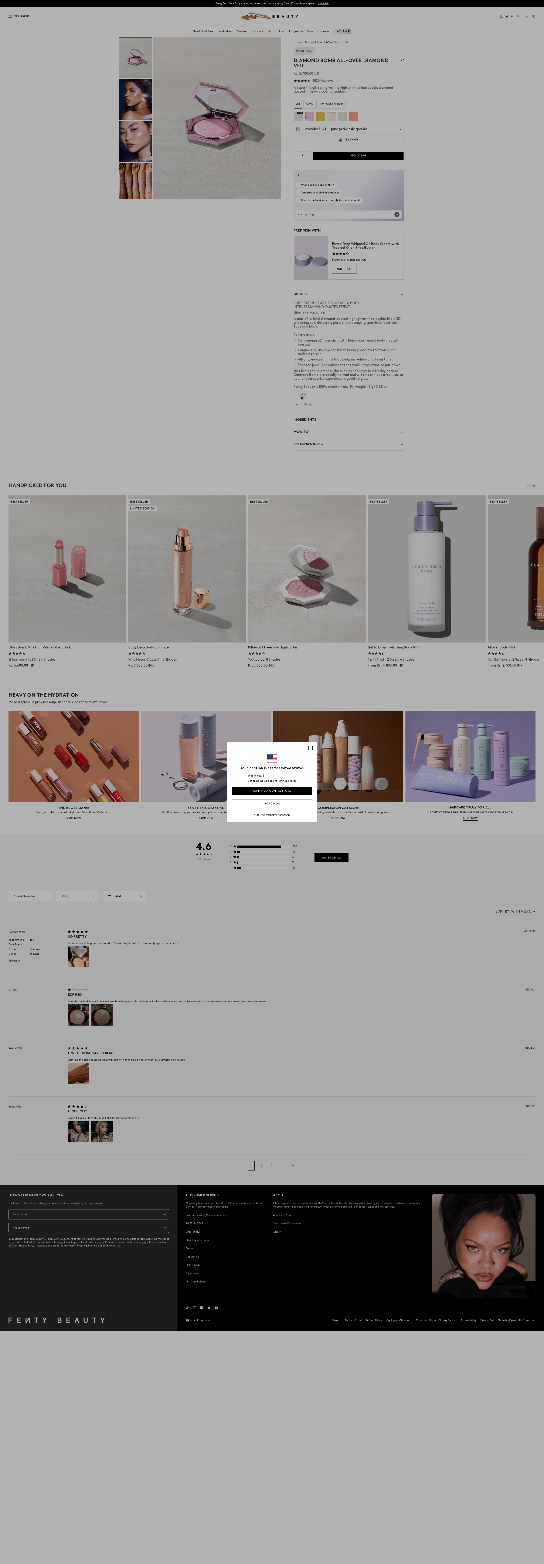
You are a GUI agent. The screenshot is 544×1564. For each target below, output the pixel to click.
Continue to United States (272, 791)
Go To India (272, 804)
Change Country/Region (272, 815)
